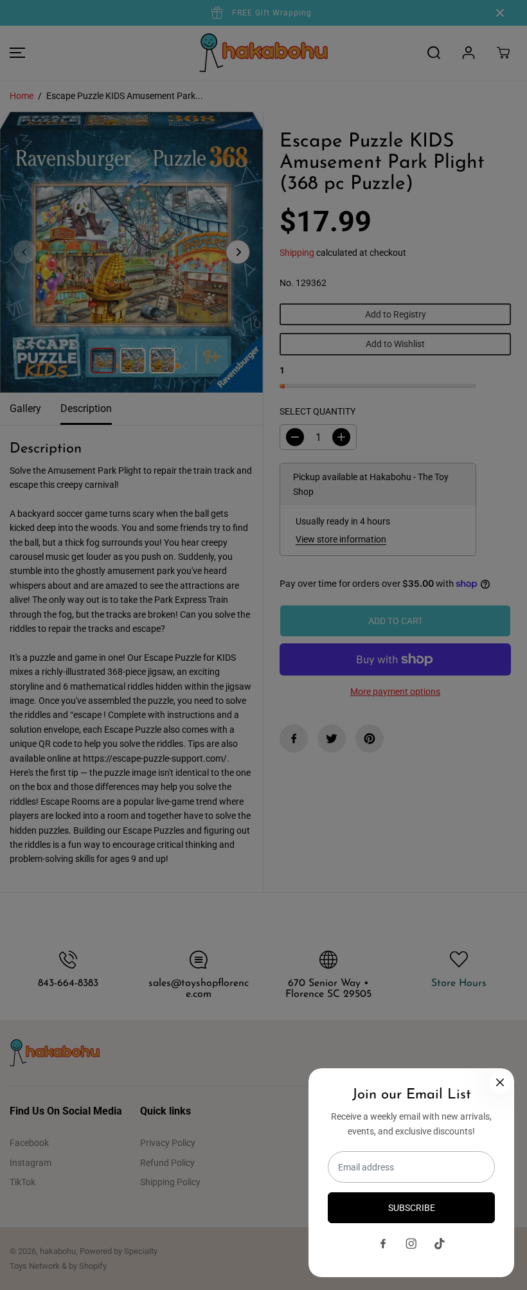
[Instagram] (411, 1244)
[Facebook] (383, 1244)
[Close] (500, 1082)
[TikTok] (439, 1244)
